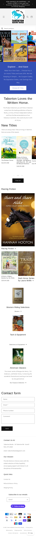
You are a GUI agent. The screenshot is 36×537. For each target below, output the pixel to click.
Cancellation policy (24, 533)
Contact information (13, 533)
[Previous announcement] (3, 4)
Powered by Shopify (19, 527)
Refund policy (9, 530)
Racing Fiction (7, 249)
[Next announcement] (33, 4)
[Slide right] (22, 175)
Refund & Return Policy (10, 483)
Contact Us (7, 479)
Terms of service (28, 530)
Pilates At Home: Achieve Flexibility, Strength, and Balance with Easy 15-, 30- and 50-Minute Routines (24, 160)
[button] (4, 17)
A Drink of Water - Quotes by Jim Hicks (7, 277)
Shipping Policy (8, 487)
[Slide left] (14, 175)
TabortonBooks (10, 527)
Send (7, 428)
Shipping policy (18, 530)
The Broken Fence (7, 160)
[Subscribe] (27, 499)
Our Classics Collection (17, 383)
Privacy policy (29, 527)
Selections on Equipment (17, 344)
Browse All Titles (18, 88)
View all (18, 180)
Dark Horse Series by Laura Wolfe (26, 279)
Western (17, 311)
